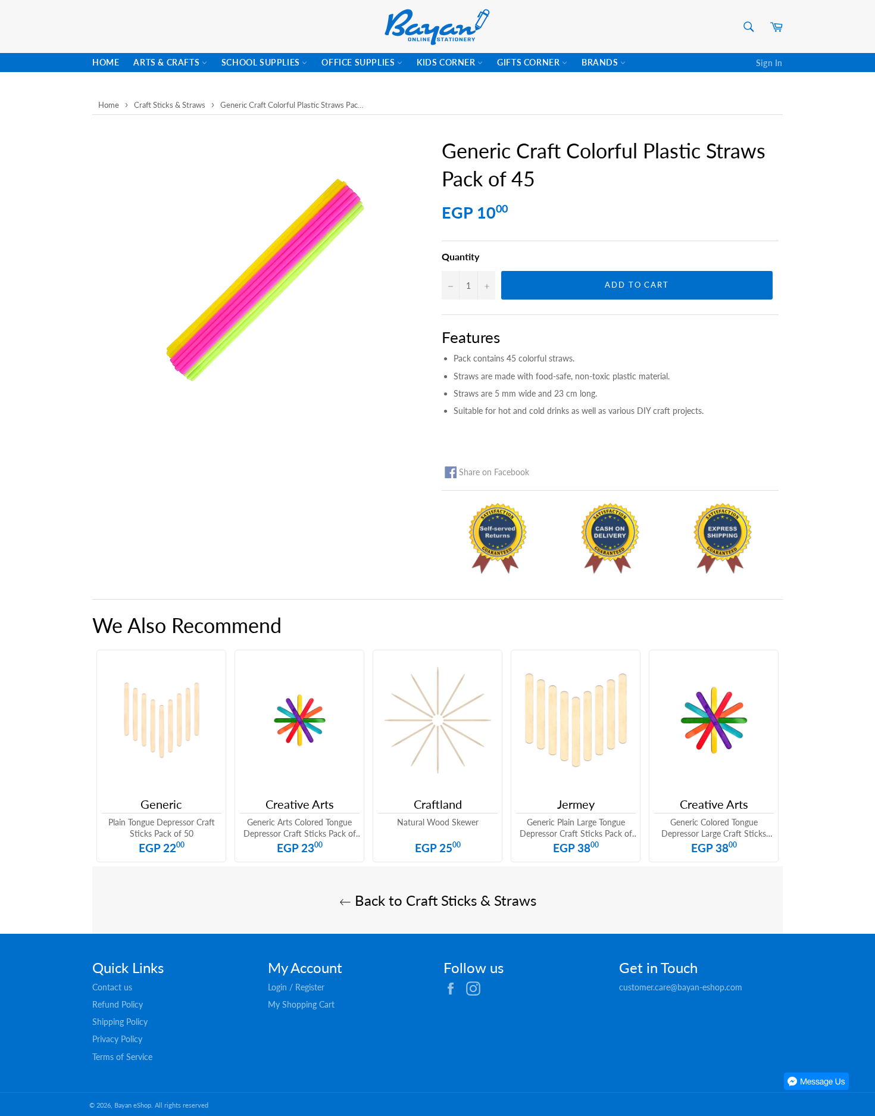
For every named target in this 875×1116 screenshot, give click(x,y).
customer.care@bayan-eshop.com (680, 987)
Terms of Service (122, 1057)
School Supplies (261, 62)
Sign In (769, 63)
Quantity (460, 256)
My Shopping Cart (301, 1004)
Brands (601, 62)
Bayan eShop (132, 1105)
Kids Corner (447, 62)
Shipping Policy (120, 1022)
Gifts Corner (529, 62)
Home (105, 62)
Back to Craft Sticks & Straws (443, 900)
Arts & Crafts (167, 62)
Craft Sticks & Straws (169, 105)
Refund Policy (117, 1004)
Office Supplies (359, 62)
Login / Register (296, 987)
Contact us (112, 987)
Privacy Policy (117, 1039)
